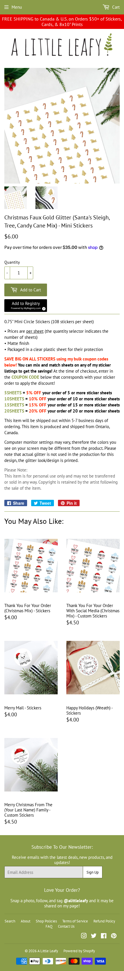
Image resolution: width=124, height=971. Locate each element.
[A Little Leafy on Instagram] (84, 936)
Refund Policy (104, 921)
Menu (17, 7)
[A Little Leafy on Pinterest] (114, 936)
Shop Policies (46, 921)
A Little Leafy (47, 950)
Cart (115, 7)
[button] (25, 305)
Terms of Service (75, 921)
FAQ (49, 926)
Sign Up (93, 872)
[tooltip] (43, 307)
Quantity (12, 262)
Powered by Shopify (79, 950)
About (25, 921)
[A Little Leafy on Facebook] (104, 936)
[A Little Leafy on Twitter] (94, 936)
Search (10, 921)
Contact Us (66, 926)
